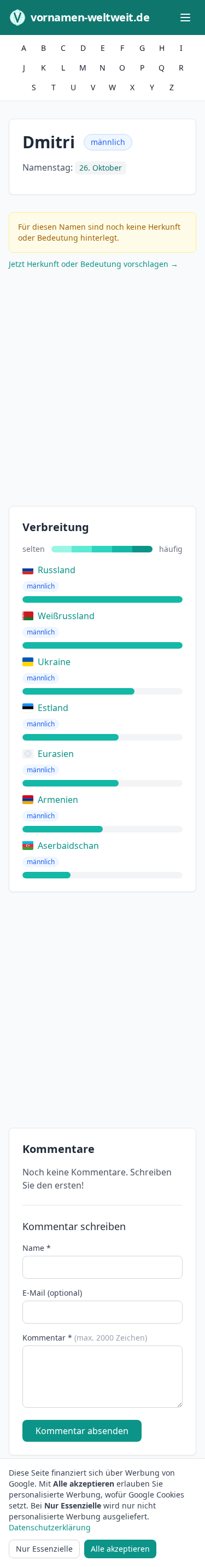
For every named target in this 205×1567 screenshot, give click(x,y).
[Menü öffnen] (185, 17)
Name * (36, 1248)
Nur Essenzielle (44, 1548)
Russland (56, 570)
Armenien (58, 800)
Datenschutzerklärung (50, 1527)
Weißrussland (66, 616)
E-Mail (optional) (52, 1293)
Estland (53, 708)
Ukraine (54, 662)
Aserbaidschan (68, 846)
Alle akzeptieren (120, 1548)
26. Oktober (100, 167)
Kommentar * (84, 1337)
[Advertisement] (102, 390)
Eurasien (56, 754)
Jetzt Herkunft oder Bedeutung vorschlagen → (93, 264)
